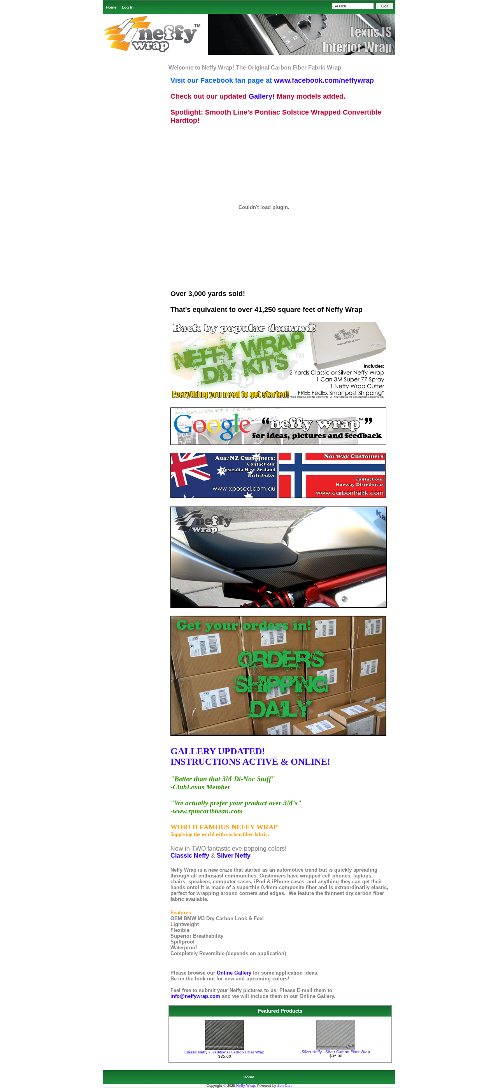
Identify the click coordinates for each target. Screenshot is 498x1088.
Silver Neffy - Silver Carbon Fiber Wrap (336, 1052)
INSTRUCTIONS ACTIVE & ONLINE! (250, 762)
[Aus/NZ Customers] (223, 496)
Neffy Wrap (245, 1086)
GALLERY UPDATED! (217, 751)
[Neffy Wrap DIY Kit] (278, 397)
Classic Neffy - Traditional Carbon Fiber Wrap (224, 1052)
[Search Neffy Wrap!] (278, 444)
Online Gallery (235, 973)
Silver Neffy (234, 855)
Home (111, 7)
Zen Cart (284, 1086)
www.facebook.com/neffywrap (324, 80)
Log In (127, 7)
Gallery (260, 96)
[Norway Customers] (332, 496)
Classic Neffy (189, 855)
